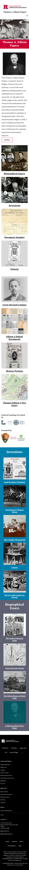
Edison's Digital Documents (14, 338)
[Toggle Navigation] (27, 16)
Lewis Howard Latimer (14, 304)
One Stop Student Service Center (7, 778)
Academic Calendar (4, 772)
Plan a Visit (2, 783)
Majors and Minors (4, 791)
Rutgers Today (3, 767)
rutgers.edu (23, 748)
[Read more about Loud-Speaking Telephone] (14, 468)
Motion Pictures (14, 371)
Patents (14, 269)
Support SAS (2, 802)
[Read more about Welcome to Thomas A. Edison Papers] (15, 63)
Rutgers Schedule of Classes (6, 775)
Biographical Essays (14, 173)
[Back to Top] (25, 866)
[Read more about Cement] (14, 554)
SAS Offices (2, 799)
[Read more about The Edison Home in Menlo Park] (14, 682)
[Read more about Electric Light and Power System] (14, 581)
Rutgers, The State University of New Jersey (18, 863)
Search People (14, 752)
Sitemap (14, 841)
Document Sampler (14, 237)
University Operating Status (6, 810)
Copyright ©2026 (5, 863)
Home (7, 841)
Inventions (14, 205)
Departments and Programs (6, 794)
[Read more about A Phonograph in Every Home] (14, 712)
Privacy (1, 814)
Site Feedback (12, 846)
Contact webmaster (19, 865)
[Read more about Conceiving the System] (14, 654)
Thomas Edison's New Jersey (14, 404)
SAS (6, 752)
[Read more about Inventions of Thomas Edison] (14, 496)
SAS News (14, 748)
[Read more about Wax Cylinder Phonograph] (14, 526)
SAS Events (5, 748)
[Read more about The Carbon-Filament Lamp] (14, 625)
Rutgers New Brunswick (5, 764)
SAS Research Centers (4, 797)
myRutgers (2, 770)
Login (19, 846)
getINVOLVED (3, 780)
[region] (14, 29)
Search (21, 841)
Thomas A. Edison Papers (14, 12)
